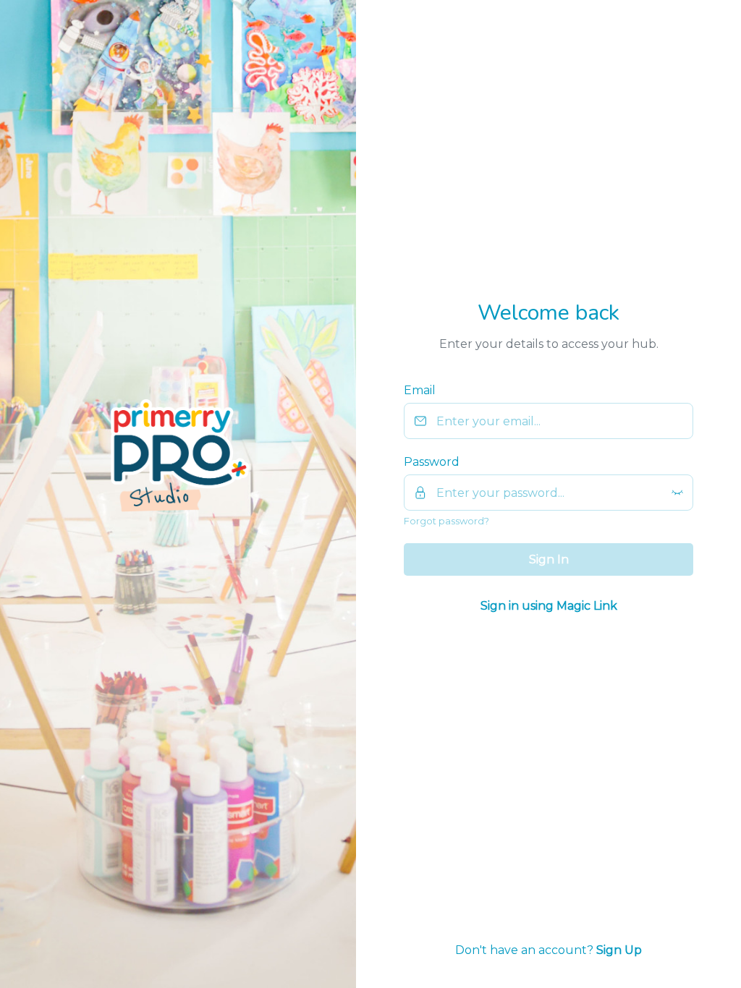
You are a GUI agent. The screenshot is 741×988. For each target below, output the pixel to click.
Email (420, 390)
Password (432, 462)
